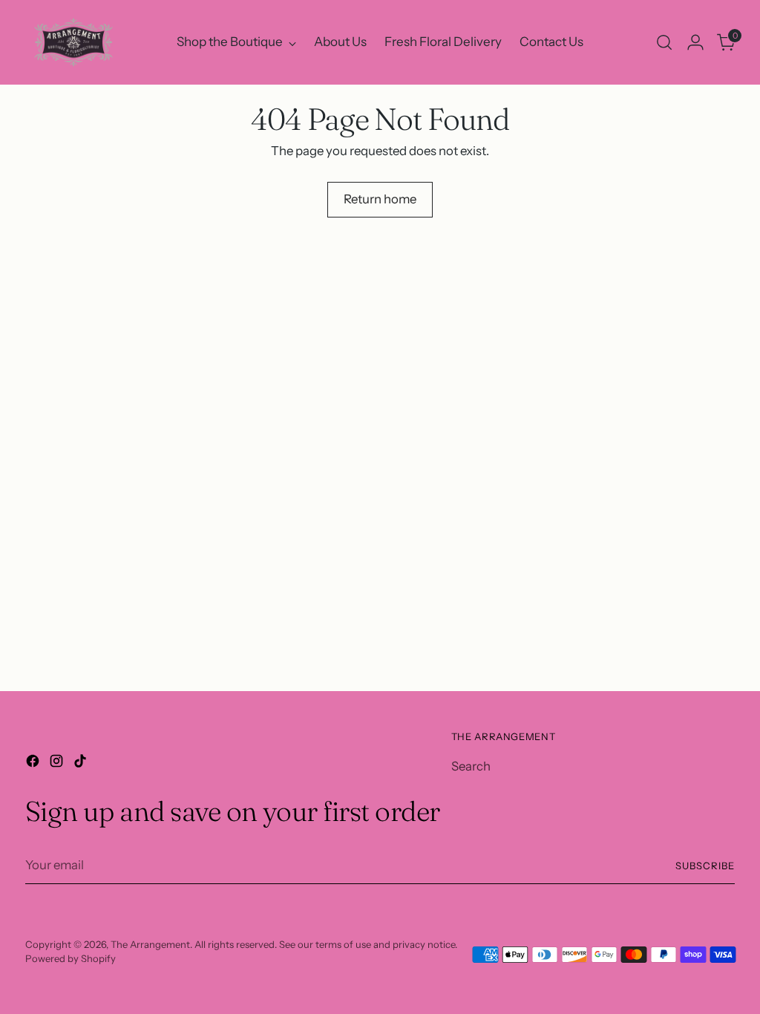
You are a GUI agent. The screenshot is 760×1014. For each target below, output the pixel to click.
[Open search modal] (664, 42)
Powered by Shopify (70, 958)
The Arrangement (150, 944)
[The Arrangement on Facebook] (34, 763)
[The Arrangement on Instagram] (58, 763)
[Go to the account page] (695, 42)
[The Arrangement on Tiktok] (82, 763)
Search (471, 766)
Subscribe (705, 865)
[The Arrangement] (73, 42)
